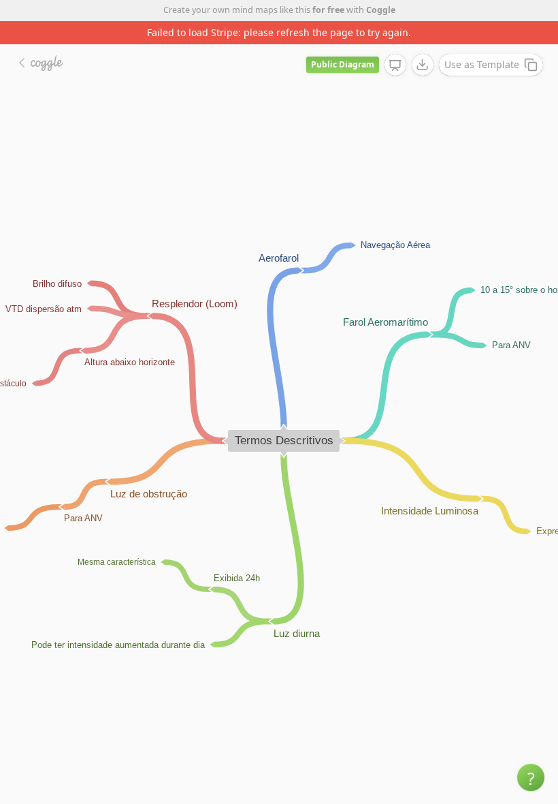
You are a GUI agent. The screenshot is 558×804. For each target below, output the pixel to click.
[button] (530, 777)
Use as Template (481, 64)
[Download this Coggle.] (422, 65)
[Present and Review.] (395, 65)
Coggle (380, 10)
